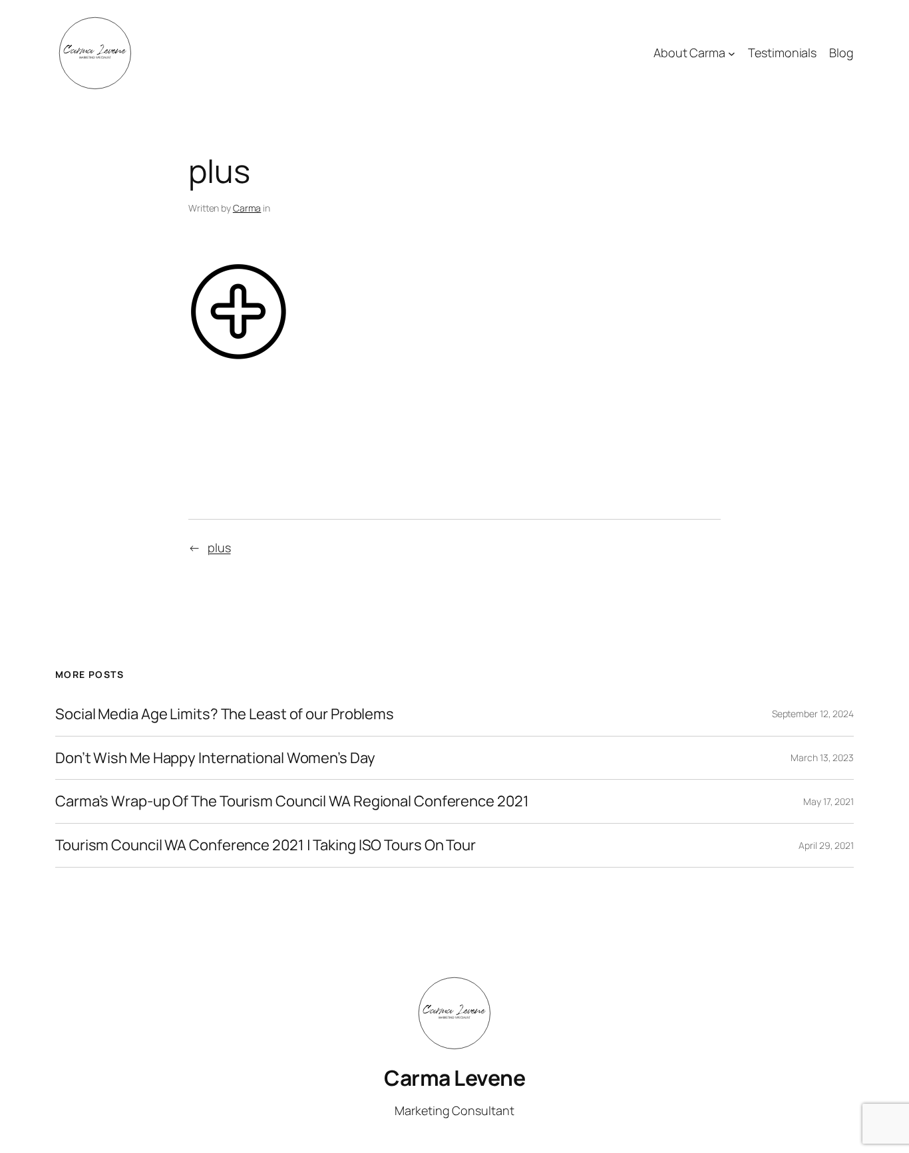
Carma (247, 208)
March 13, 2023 (822, 757)
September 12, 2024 (813, 713)
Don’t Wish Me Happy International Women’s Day (215, 758)
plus (219, 548)
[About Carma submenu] (731, 53)
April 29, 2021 (826, 845)
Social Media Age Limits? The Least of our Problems (224, 714)
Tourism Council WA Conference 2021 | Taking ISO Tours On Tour (265, 845)
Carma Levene (454, 1077)
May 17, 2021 (828, 801)
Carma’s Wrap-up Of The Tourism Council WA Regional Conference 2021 (291, 801)
